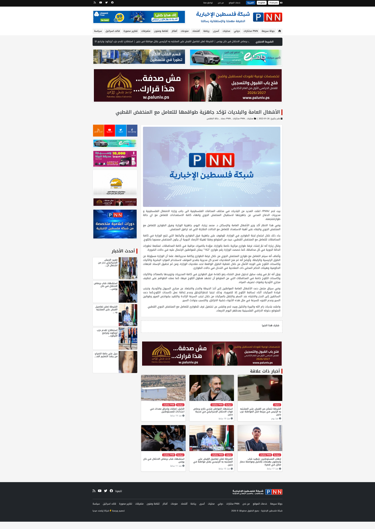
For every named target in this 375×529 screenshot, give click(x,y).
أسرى (216, 31)
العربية (250, 3)
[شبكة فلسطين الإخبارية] (239, 16)
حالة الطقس (213, 119)
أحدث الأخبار (123, 251)
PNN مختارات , (238, 119)
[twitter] (106, 3)
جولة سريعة (268, 31)
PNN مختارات (251, 31)
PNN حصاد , (225, 119)
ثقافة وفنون (161, 31)
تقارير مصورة (130, 31)
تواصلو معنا (208, 3)
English (261, 3)
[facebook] (112, 3)
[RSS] (95, 3)
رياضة (206, 31)
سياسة (98, 31)
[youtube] (100, 3)
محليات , (249, 119)
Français (274, 3)
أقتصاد (196, 31)
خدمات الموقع (234, 3)
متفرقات (145, 31)
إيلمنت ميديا (98, 511)
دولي (237, 31)
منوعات (185, 31)
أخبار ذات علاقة (265, 371)
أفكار (174, 31)
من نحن (221, 3)
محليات (226, 31)
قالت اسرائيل (112, 31)
